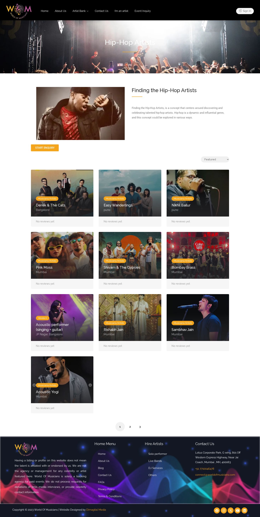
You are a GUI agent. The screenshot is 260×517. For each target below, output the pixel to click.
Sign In (246, 11)
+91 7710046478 (204, 468)
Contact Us (101, 11)
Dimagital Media (96, 509)
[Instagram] (224, 510)
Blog (101, 468)
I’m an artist (121, 11)
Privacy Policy (106, 489)
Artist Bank (79, 11)
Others (152, 475)
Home (44, 11)
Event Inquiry (143, 11)
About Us (60, 11)
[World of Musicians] (18, 11)
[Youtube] (238, 510)
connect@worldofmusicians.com (215, 474)
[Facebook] (217, 510)
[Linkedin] (244, 510)
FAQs (101, 482)
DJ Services (155, 468)
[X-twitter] (231, 510)
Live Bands (155, 461)
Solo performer (157, 453)
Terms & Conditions (110, 496)
